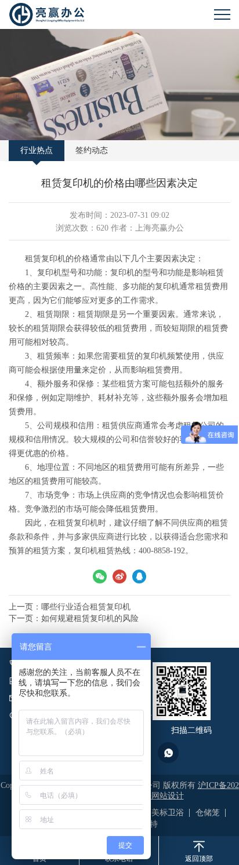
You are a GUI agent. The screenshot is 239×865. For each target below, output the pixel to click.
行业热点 (36, 150)
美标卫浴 (167, 812)
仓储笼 (207, 812)
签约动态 (91, 150)
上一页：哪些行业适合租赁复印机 (70, 607)
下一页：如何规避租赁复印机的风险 (74, 618)
